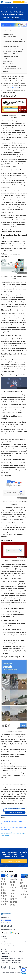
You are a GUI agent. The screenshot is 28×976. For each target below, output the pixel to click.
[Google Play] (15, 932)
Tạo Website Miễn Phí (19, 2)
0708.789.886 (16, 962)
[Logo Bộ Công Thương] (23, 973)
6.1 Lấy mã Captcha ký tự (10, 66)
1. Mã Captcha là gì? (8, 34)
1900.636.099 (6, 920)
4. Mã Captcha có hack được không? (11, 53)
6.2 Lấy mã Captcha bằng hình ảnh (12, 68)
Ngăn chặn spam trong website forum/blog (14, 41)
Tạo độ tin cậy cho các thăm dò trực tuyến (14, 49)
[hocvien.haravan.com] (7, 2)
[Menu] (25, 2)
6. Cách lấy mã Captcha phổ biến (11, 63)
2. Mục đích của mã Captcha (10, 36)
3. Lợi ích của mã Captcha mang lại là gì (12, 39)
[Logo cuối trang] (6, 913)
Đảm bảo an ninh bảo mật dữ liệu (12, 44)
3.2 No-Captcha (8, 61)
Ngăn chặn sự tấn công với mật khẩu (13, 51)
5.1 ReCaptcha (7, 58)
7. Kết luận (5, 71)
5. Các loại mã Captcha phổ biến (10, 56)
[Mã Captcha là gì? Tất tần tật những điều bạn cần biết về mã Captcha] (4, 875)
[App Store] (5, 932)
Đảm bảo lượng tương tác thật (11, 46)
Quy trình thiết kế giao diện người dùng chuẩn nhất (4, 891)
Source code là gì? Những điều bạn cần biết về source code (13, 892)
